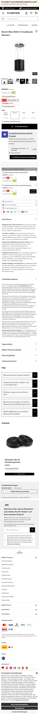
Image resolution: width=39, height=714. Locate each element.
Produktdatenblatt (6, 92)
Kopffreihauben (6, 575)
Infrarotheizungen (7, 579)
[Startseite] (3, 25)
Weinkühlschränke (7, 561)
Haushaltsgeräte (10, 25)
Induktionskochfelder (8, 596)
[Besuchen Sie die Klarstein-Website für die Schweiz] (11, 668)
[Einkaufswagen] (36, 13)
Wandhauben (5, 593)
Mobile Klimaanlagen (7, 564)
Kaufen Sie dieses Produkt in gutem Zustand (16, 172)
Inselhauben (34, 25)
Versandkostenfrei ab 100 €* (29, 8)
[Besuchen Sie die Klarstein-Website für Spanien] (23, 668)
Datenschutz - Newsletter (13, 544)
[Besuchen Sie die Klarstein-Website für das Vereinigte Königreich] (27, 668)
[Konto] (26, 13)
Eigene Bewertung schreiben (20, 491)
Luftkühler (4, 589)
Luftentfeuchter (6, 568)
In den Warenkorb (21, 126)
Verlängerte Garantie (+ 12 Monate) (20, 149)
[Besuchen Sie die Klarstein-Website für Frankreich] (15, 668)
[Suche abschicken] (3, 19)
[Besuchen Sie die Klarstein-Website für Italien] (19, 668)
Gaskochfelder (6, 600)
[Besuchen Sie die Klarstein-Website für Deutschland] (3, 668)
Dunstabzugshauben (23, 25)
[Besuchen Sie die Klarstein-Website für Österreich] (7, 668)
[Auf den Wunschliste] (36, 31)
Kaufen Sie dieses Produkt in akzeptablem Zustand (17, 185)
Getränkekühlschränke (8, 586)
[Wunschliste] (31, 13)
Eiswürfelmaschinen (7, 582)
